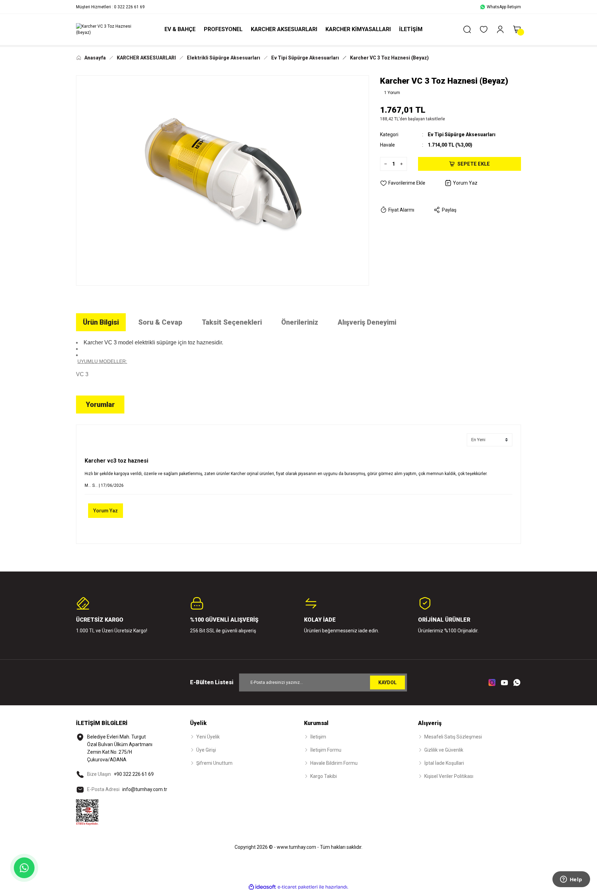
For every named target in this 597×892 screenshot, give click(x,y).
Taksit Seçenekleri (232, 322)
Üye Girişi (206, 750)
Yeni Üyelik (208, 737)
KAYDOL (387, 682)
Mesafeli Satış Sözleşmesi (453, 737)
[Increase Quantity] (403, 164)
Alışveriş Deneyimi (367, 322)
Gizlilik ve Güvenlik (443, 750)
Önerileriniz (299, 322)
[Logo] (108, 29)
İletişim (318, 737)
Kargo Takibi (323, 776)
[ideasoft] (262, 887)
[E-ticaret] (297, 887)
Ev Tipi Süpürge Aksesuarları (461, 134)
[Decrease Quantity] (384, 164)
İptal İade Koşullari (444, 763)
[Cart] (517, 29)
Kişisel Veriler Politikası (448, 776)
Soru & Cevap (160, 322)
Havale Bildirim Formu (334, 763)
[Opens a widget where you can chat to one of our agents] (571, 880)
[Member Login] (500, 29)
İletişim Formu (325, 750)
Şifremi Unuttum (214, 763)
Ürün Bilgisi (101, 322)
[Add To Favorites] (402, 183)
